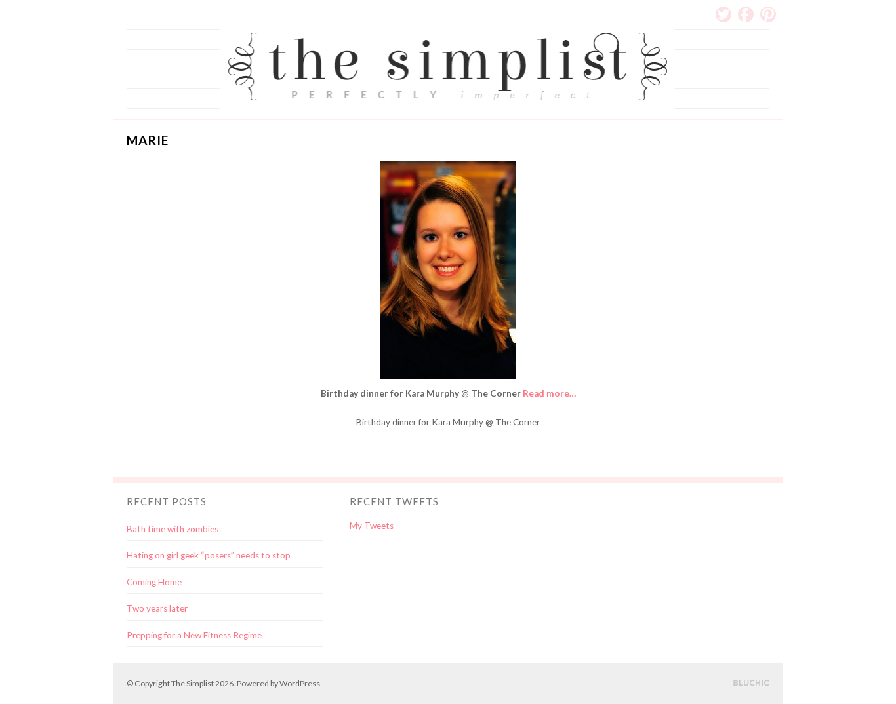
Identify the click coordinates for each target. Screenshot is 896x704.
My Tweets (372, 525)
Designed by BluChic (751, 683)
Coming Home (154, 582)
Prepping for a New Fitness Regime (194, 635)
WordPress (299, 683)
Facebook (746, 14)
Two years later (157, 608)
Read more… (549, 393)
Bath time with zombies (172, 529)
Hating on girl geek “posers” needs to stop (209, 555)
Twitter (723, 14)
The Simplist (192, 683)
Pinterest (768, 14)
